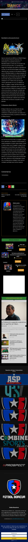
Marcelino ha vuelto (21, 265)
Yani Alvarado (23, 246)
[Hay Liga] (9, 246)
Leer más (22, 249)
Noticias (3, 319)
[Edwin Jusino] (7, 218)
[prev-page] (2, 362)
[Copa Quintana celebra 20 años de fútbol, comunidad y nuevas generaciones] (5, 357)
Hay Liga (22, 244)
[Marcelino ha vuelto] (8, 267)
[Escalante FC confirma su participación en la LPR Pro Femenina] (5, 342)
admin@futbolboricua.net (18, 518)
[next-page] (5, 362)
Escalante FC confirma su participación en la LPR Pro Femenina (16, 342)
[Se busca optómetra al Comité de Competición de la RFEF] (5, 255)
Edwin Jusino (16, 203)
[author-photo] (19, 246)
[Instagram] (13, 233)
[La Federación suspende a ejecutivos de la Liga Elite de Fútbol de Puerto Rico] (14, 311)
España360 (9, 250)
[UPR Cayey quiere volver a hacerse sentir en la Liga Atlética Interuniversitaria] (5, 350)
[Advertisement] (14, 285)
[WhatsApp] (12, 186)
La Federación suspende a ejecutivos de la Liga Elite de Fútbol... (13, 323)
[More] (17, 14)
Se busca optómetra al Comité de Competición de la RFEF (18, 254)
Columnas (5, 262)
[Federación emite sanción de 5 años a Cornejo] (5, 335)
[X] (6, 186)
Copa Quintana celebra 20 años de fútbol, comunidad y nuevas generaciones (18, 357)
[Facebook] (2, 186)
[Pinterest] (9, 186)
